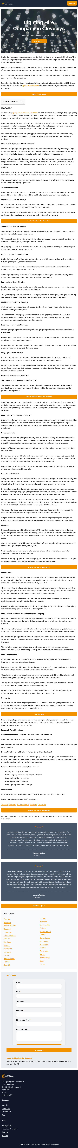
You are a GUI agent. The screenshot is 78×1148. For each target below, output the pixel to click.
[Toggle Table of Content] (21, 101)
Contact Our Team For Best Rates (39, 221)
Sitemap (5, 1135)
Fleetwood (12, 804)
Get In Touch (39, 1050)
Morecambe (8, 949)
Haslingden (44, 944)
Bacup (42, 964)
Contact (72, 3)
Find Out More (39, 714)
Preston (6, 955)
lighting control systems (30, 86)
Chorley (43, 918)
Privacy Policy (7, 1126)
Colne (42, 961)
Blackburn (43, 922)
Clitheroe (43, 928)
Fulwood (7, 945)
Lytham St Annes (10, 935)
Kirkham (7, 939)
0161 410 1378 (7, 1095)
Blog (3, 1115)
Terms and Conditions (9, 1129)
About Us (5, 1105)
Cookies (5, 1132)
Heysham (7, 942)
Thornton (4, 804)
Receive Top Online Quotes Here (39, 567)
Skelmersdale (45, 925)
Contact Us (6, 1108)
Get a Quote (38, 41)
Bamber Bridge (9, 958)
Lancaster (7, 952)
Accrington (44, 941)
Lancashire (42, 804)
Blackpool (33, 804)
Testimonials (6, 1112)
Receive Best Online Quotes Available (39, 396)
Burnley (42, 948)
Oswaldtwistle (45, 938)
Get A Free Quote (39, 906)
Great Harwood (45, 931)
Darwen (43, 935)
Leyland (6, 962)
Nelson (42, 954)
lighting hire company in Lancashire (25, 113)
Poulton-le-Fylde (23, 804)
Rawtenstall (44, 951)
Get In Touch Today (39, 94)
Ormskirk (7, 965)
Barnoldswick (45, 958)
